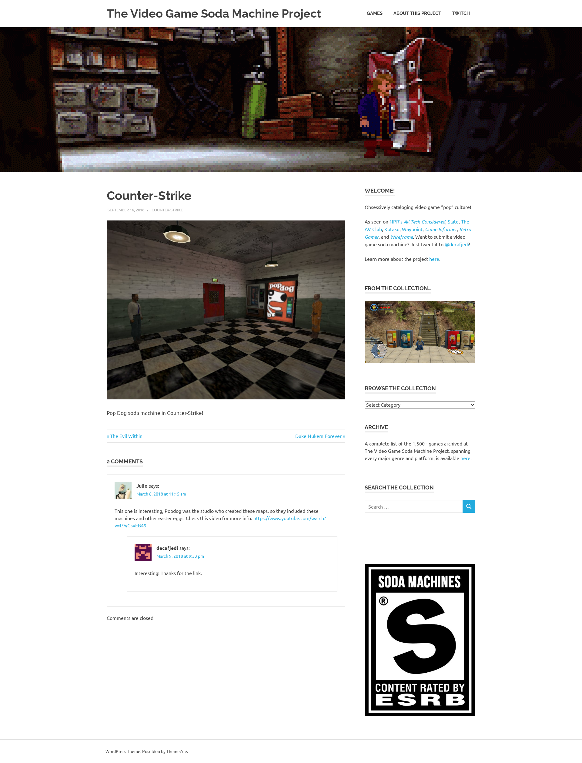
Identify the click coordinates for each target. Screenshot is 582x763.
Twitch (461, 13)
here (434, 259)
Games (375, 13)
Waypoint (412, 229)
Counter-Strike (167, 209)
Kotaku (392, 229)
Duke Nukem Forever (318, 436)
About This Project (417, 13)
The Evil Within (126, 436)
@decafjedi (457, 244)
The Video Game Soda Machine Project (214, 13)
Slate (453, 221)
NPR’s (417, 221)
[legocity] (420, 361)
